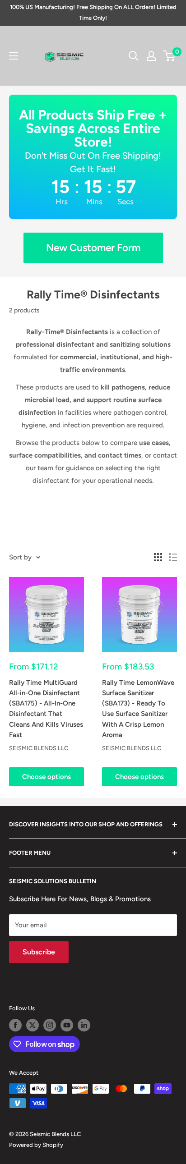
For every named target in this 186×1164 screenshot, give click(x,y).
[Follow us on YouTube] (66, 1025)
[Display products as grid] (158, 557)
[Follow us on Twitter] (32, 1025)
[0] (169, 55)
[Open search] (134, 56)
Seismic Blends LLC (38, 748)
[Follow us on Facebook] (15, 1025)
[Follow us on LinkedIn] (84, 1025)
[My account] (151, 56)
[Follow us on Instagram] (49, 1025)
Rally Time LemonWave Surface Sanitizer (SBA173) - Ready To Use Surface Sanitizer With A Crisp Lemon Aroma (138, 708)
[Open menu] (13, 56)
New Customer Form (93, 248)
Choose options (46, 777)
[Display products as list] (173, 557)
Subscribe (39, 952)
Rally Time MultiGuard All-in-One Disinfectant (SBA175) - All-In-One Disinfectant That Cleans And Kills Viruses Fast (46, 708)
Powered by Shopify (36, 1144)
